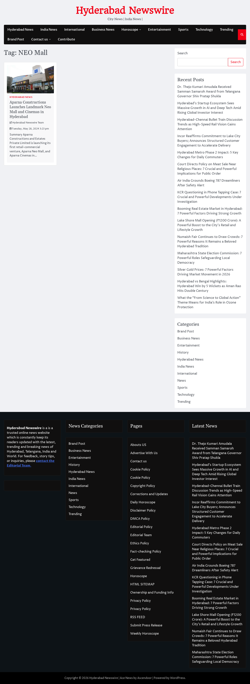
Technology (204, 30)
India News (48, 30)
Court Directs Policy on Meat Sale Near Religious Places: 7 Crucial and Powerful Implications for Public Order (207, 169)
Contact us (39, 39)
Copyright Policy (142, 486)
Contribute (66, 39)
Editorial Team (141, 535)
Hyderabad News (20, 30)
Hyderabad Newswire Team (28, 122)
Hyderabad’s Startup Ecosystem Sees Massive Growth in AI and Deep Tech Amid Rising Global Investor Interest (209, 108)
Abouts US (138, 445)
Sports (183, 30)
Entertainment (159, 30)
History (183, 352)
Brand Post (15, 39)
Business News (103, 30)
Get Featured (140, 560)
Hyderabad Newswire (125, 10)
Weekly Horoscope (144, 633)
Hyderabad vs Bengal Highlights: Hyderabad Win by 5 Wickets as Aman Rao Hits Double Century (209, 286)
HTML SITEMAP (142, 584)
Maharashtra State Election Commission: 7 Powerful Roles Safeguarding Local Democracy (209, 258)
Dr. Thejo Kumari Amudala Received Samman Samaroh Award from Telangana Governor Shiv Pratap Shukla (208, 91)
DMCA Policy (140, 519)
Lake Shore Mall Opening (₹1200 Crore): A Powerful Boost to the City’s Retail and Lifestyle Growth (209, 225)
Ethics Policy (139, 543)
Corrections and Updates (149, 494)
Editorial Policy (141, 527)
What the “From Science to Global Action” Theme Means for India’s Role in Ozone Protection (209, 302)
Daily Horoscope (142, 502)
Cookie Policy (140, 469)
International (74, 30)
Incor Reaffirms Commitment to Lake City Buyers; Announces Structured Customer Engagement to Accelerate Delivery (208, 141)
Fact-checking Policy (145, 551)
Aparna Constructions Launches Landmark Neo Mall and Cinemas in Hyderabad (30, 109)
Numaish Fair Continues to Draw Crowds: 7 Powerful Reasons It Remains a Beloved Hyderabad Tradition (210, 241)
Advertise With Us (144, 453)
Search (182, 53)
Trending (226, 30)
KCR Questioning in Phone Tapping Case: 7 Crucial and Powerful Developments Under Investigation (209, 197)
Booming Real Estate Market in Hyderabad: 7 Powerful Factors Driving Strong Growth (215, 603)
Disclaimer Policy (143, 510)
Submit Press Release (146, 625)
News (181, 381)
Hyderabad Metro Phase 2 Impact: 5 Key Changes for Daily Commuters (216, 533)
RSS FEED (137, 617)
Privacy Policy (140, 601)
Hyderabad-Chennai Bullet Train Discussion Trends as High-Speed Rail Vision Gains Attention (210, 124)
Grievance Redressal (145, 568)
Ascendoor (144, 678)
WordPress (177, 678)
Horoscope (129, 30)
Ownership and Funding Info (152, 592)
